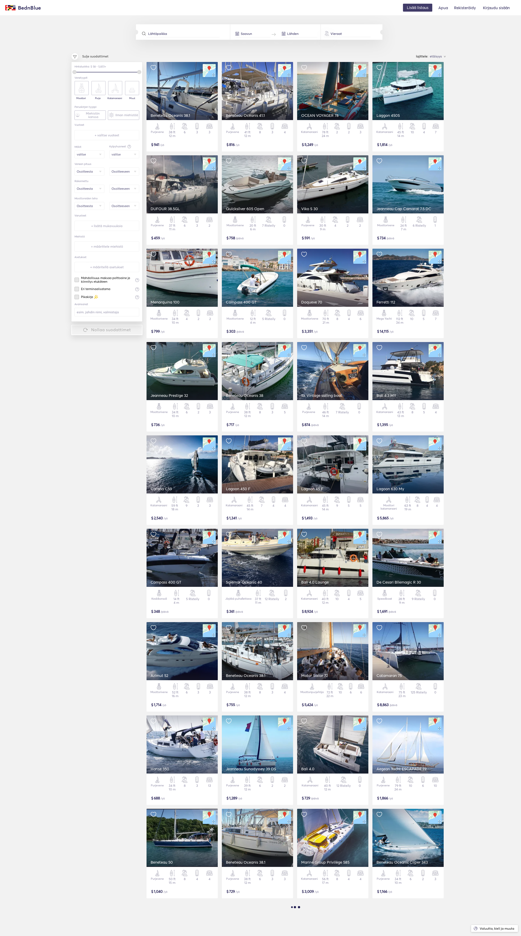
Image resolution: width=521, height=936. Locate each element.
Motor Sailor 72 (314, 675)
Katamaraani (114, 98)
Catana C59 (161, 488)
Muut (132, 98)
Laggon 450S (388, 115)
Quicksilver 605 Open (245, 208)
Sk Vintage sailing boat (321, 395)
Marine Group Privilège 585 (325, 862)
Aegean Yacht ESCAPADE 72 (402, 768)
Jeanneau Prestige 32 (169, 395)
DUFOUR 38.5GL (165, 208)
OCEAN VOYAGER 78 (320, 115)
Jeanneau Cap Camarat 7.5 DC (404, 208)
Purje (98, 98)
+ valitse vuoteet (107, 135)
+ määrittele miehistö (107, 246)
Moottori (81, 98)
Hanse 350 (160, 768)
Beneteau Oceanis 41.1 (245, 115)
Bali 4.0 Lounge (315, 582)
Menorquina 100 (165, 302)
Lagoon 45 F (312, 488)
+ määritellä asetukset (107, 267)
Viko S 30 (309, 208)
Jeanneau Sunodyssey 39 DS (251, 768)
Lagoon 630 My (390, 488)
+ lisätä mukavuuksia (107, 226)
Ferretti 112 (386, 302)
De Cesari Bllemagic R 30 (399, 582)
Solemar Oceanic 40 (244, 582)
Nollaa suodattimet (111, 329)
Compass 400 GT (241, 302)
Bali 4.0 (307, 768)
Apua (443, 7)
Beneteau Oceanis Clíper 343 (402, 862)
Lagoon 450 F (238, 488)
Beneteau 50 (162, 862)
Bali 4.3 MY (386, 395)
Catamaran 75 (389, 675)
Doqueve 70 (311, 302)
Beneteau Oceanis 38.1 (170, 115)
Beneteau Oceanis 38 (244, 395)
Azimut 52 (159, 675)
